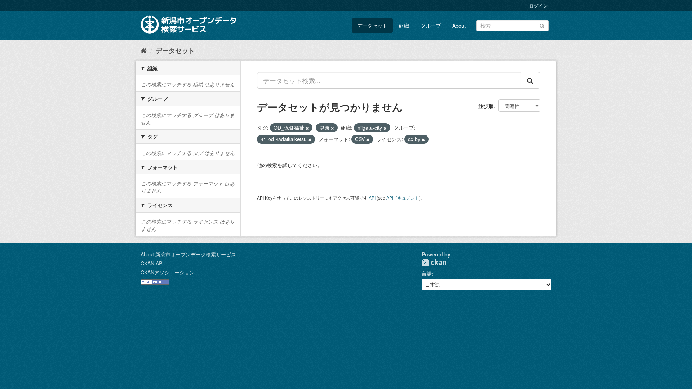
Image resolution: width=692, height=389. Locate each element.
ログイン (538, 5)
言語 (427, 273)
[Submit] (542, 25)
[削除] (307, 128)
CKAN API (152, 263)
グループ (431, 25)
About (459, 25)
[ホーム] (144, 50)
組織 (404, 25)
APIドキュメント (402, 197)
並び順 (485, 105)
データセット (372, 25)
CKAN (434, 262)
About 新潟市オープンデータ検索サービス (188, 254)
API (372, 197)
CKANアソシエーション (168, 272)
